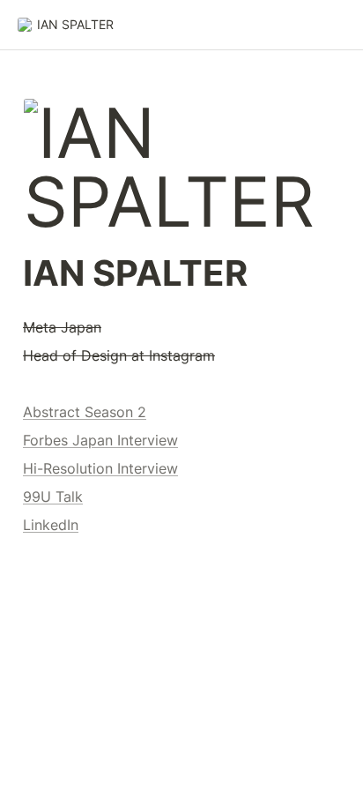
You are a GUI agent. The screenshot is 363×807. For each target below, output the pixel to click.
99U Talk (53, 496)
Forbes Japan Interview (100, 440)
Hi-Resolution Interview (100, 468)
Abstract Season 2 (84, 412)
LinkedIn (50, 525)
